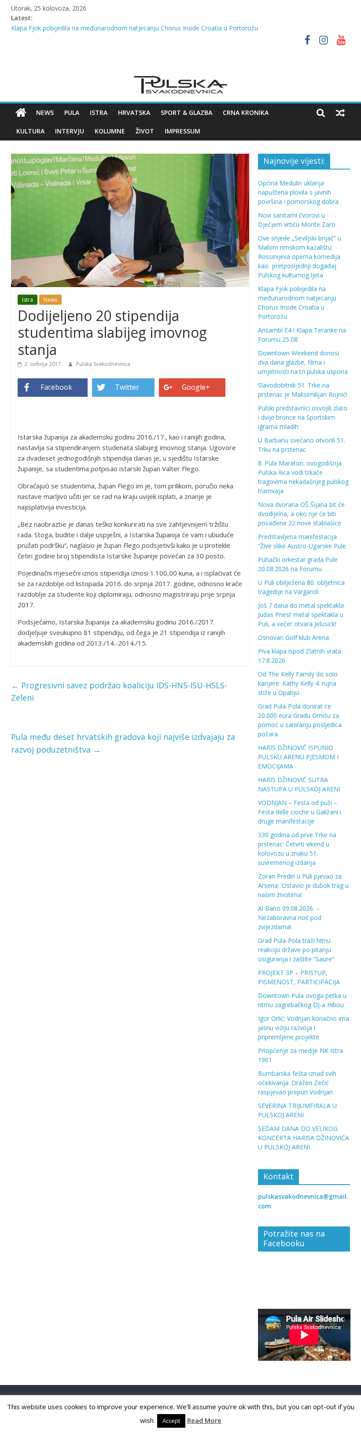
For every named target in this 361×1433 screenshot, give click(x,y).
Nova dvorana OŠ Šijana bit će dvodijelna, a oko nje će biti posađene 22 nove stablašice (301, 513)
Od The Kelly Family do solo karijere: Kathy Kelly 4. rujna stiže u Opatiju (298, 683)
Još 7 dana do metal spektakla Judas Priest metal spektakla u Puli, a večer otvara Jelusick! (301, 614)
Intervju (69, 131)
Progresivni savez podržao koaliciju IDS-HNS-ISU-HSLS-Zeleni (119, 691)
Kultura (30, 131)
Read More (204, 1420)
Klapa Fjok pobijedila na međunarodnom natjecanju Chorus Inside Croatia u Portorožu (134, 28)
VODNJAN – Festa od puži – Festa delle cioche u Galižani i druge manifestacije (299, 811)
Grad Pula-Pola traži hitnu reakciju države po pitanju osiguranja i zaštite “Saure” (296, 949)
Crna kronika (246, 112)
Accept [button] (171, 1421)
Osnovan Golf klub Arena (293, 637)
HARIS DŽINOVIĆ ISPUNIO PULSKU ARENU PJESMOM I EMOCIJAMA (298, 756)
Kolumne (110, 131)
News (45, 112)
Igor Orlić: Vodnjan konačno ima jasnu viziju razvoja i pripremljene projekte (303, 1027)
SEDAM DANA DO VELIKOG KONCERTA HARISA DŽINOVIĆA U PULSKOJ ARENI (303, 1137)
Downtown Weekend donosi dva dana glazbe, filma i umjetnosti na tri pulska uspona (303, 362)
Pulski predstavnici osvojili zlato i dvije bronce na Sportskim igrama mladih (302, 417)
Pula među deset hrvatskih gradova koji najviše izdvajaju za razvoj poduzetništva (123, 743)
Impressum (182, 131)
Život (145, 131)
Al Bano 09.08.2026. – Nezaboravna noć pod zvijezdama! (289, 917)
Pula (71, 112)
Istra (98, 112)
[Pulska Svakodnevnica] (21, 112)
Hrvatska (134, 112)
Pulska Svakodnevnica (103, 364)
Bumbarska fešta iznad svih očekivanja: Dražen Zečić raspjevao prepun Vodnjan (297, 1082)
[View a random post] (340, 112)
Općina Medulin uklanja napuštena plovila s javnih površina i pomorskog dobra (298, 192)
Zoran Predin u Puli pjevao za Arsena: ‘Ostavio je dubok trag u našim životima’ (303, 885)
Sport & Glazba (186, 112)
